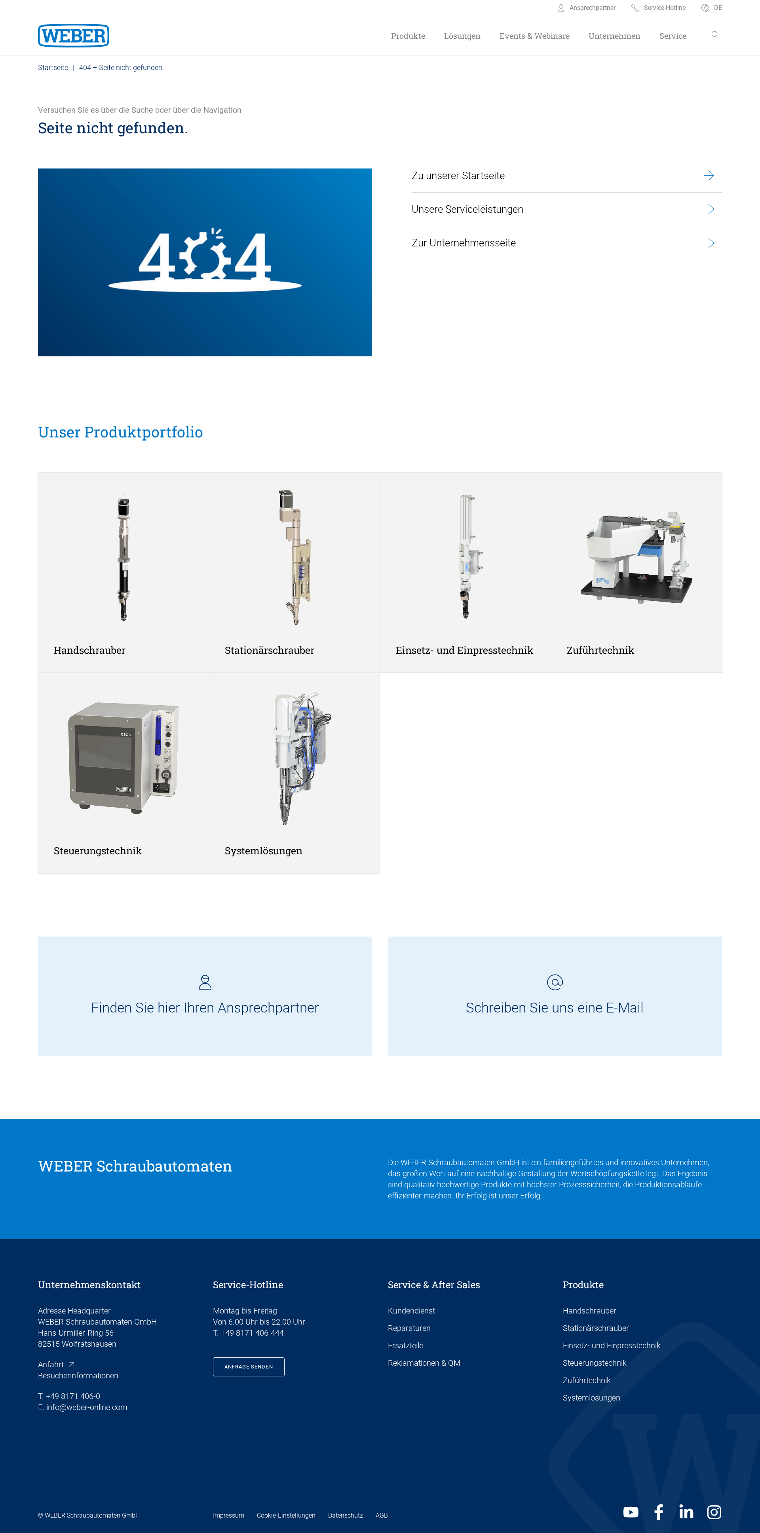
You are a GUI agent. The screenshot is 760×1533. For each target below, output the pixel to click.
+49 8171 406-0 (73, 1396)
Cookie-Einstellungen (286, 1515)
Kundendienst (411, 1310)
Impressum (228, 1515)
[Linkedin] (686, 1512)
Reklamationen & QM (424, 1363)
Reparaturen (409, 1328)
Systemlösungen (591, 1397)
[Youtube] (631, 1512)
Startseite (53, 67)
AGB (382, 1515)
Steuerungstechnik (595, 1363)
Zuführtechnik (587, 1380)
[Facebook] (659, 1512)
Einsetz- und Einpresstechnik (612, 1345)
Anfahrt (51, 1364)
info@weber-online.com (86, 1407)
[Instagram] (714, 1512)
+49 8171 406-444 (252, 1333)
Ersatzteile (405, 1345)
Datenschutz (345, 1515)
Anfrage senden (248, 1367)
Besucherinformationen (78, 1375)
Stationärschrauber (596, 1328)
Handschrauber (589, 1310)
